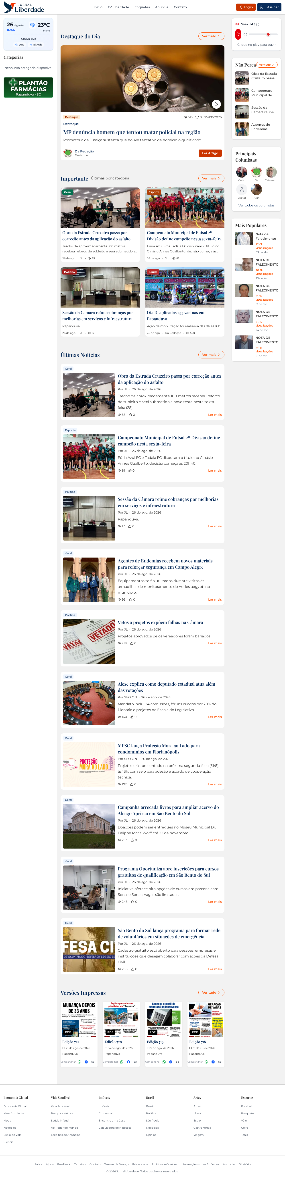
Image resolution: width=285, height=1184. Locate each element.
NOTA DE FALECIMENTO (267, 262)
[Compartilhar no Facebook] (86, 1062)
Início (98, 7)
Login (248, 7)
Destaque (71, 124)
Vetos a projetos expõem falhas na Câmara (160, 622)
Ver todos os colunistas (256, 205)
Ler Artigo (210, 153)
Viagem (198, 1134)
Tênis (244, 1134)
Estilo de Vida (12, 1134)
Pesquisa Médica (62, 1113)
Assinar (273, 7)
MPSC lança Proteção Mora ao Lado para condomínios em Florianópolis (159, 748)
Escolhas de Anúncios (65, 1134)
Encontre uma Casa (112, 1120)
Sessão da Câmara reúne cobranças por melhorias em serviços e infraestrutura (168, 502)
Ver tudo (209, 36)
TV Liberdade (118, 7)
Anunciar (229, 1164)
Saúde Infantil (60, 1120)
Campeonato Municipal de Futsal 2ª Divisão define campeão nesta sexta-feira (169, 440)
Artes (197, 1106)
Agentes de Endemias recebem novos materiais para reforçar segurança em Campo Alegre (165, 564)
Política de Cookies (164, 1164)
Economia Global (15, 1106)
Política (151, 1113)
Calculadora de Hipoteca (115, 1127)
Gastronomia (202, 1127)
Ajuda (50, 1164)
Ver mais (209, 178)
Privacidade (140, 1164)
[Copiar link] (93, 1062)
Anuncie (162, 7)
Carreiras (80, 1164)
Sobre (38, 1164)
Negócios (10, 1127)
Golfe (244, 1127)
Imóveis (104, 1106)
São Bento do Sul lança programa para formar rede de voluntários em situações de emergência (169, 933)
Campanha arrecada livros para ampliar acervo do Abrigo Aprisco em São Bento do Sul (168, 810)
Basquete (247, 1113)
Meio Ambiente (14, 1113)
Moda (7, 1120)
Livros (197, 1113)
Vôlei (244, 1120)
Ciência (8, 1142)
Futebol (246, 1106)
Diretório (245, 1164)
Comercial (105, 1113)
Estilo (197, 1120)
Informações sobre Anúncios (200, 1164)
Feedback (63, 1164)
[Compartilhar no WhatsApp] (79, 1062)
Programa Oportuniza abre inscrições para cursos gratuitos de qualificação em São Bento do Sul (168, 872)
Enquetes (142, 7)
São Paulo (152, 1120)
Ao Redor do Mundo (64, 1127)
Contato (180, 7)
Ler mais (215, 415)
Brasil (149, 1106)
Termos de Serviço (116, 1164)
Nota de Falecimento (266, 236)
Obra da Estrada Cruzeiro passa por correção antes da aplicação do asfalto (264, 76)
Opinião (151, 1134)
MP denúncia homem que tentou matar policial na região (131, 131)
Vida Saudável (60, 1106)
